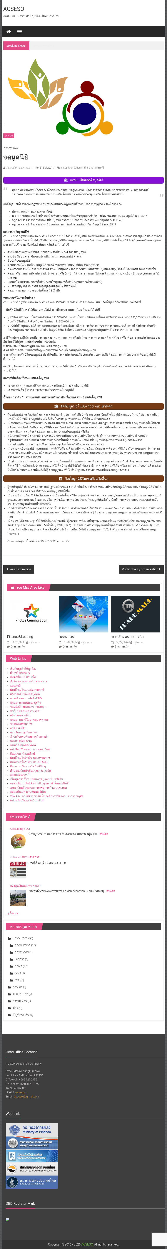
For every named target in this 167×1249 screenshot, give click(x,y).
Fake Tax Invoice (20, 569)
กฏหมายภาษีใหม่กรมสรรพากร (29, 719)
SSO (18, 973)
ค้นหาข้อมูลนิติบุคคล (23, 745)
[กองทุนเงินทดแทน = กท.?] (18, 898)
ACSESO (13, 9)
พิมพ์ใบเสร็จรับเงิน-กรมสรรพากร (30, 758)
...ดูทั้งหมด (12, 913)
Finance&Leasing (20, 637)
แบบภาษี (15, 685)
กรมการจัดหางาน (21, 741)
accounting (22, 945)
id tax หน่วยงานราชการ (24, 857)
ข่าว (15, 1008)
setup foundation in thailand (77, 167)
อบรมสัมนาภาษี (20, 775)
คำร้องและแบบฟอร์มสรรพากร (28, 681)
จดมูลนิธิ (100, 167)
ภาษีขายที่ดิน (18, 728)
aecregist (21, 1092)
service (9, 135)
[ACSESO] (8, 31)
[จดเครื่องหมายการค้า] (135, 613)
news (18, 966)
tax (17, 980)
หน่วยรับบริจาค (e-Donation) (27, 800)
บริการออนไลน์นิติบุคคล (25, 694)
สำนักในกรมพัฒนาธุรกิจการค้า (29, 736)
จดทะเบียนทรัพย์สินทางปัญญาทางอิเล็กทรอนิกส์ (39, 783)
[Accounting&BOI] (18, 841)
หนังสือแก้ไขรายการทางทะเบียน (30, 749)
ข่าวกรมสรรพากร (21, 724)
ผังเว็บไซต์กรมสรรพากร (24, 711)
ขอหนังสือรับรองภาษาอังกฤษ (28, 707)
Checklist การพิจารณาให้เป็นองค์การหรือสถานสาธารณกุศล (46, 796)
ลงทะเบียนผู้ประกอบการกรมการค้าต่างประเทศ (38, 787)
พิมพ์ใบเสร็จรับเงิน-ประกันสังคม (29, 762)
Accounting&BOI (43, 45)
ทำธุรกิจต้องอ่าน (20, 673)
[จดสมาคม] (83, 613)
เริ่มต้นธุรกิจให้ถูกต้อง (23, 668)
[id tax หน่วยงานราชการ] (18, 870)
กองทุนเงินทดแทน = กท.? (25, 885)
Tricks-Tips (20, 994)
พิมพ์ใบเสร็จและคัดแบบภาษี (27, 690)
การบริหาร (20, 1001)
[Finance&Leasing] (31, 613)
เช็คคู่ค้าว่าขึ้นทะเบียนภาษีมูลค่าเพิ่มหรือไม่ (36, 779)
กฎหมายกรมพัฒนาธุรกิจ (25, 702)
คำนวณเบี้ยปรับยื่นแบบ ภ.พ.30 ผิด (30, 770)
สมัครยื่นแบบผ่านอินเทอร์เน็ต (28, 792)
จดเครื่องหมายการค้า (127, 637)
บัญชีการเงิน (21, 1015)
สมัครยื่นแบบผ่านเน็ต (23, 677)
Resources (20, 938)
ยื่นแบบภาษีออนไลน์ (22, 753)
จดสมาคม (66, 637)
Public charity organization (140, 569)
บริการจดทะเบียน (20, 715)
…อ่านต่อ (103, 834)
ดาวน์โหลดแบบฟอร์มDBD (26, 698)
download (22, 952)
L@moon (34, 642)
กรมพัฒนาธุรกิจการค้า (24, 732)
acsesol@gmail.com (26, 1096)
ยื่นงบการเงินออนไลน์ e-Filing (28, 766)
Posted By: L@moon (18, 167)
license (19, 959)
